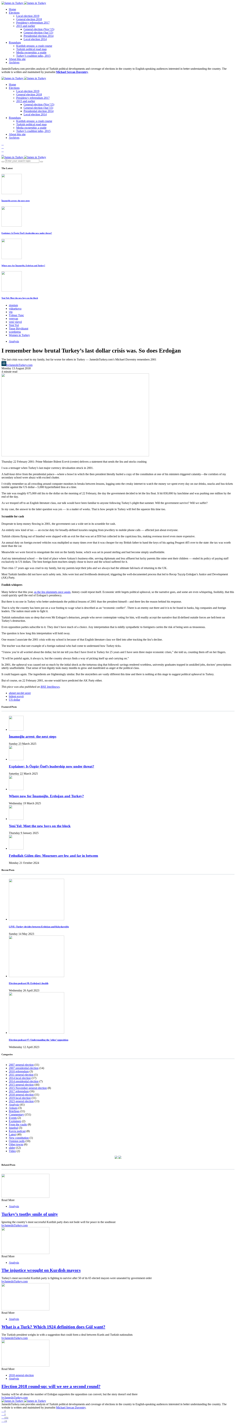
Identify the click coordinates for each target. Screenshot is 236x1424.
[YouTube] (2, 150)
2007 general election (21, 1064)
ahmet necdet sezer (20, 693)
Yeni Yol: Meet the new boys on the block (19, 298)
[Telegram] (2, 153)
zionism (13, 305)
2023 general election (21, 1101)
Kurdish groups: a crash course (34, 45)
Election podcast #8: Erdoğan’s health (28, 983)
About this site (17, 59)
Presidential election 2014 (38, 35)
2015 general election (21, 1084)
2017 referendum (19, 1091)
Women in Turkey (19, 335)
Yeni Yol (14, 325)
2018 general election (21, 1094)
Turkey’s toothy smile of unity (29, 1214)
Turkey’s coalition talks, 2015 (33, 55)
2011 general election (21, 1074)
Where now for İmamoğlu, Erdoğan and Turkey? (23, 265)
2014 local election (20, 1078)
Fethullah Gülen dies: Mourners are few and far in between (53, 856)
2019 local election (20, 1097)
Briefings (14, 1111)
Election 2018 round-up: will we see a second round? (50, 1386)
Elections (14, 12)
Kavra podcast (17, 1131)
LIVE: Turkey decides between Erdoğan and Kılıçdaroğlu (39, 926)
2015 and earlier (25, 25)
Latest (12, 1134)
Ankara (13, 1107)
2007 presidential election (24, 1068)
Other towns (16, 1144)
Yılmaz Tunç (16, 315)
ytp (11, 311)
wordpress (15, 331)
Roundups (15, 42)
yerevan (13, 318)
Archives (14, 62)
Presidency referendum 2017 (33, 22)
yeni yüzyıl (15, 321)
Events (13, 1117)
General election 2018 (29, 19)
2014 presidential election (24, 1081)
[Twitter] (2, 147)
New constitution (19, 1137)
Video (12, 1151)
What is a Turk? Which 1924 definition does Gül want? (53, 1326)
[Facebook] (2, 143)
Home (12, 9)
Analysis (14, 341)
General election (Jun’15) (38, 32)
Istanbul (13, 1127)
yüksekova (15, 308)
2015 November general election (28, 1088)
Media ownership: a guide (31, 52)
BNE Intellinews (50, 686)
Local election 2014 (35, 39)
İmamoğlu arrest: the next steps (15, 201)
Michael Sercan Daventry (72, 72)
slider (12, 1147)
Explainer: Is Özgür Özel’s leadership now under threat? (26, 233)
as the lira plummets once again (52, 592)
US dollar (14, 699)
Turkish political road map (31, 49)
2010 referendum (19, 1071)
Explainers (15, 1121)
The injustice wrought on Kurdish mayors (41, 1270)
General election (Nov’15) (39, 29)
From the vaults (18, 1124)
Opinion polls (17, 1141)
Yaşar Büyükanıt (18, 328)
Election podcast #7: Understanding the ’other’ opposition (38, 1039)
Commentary (16, 1114)
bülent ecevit (16, 696)
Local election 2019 (27, 16)
